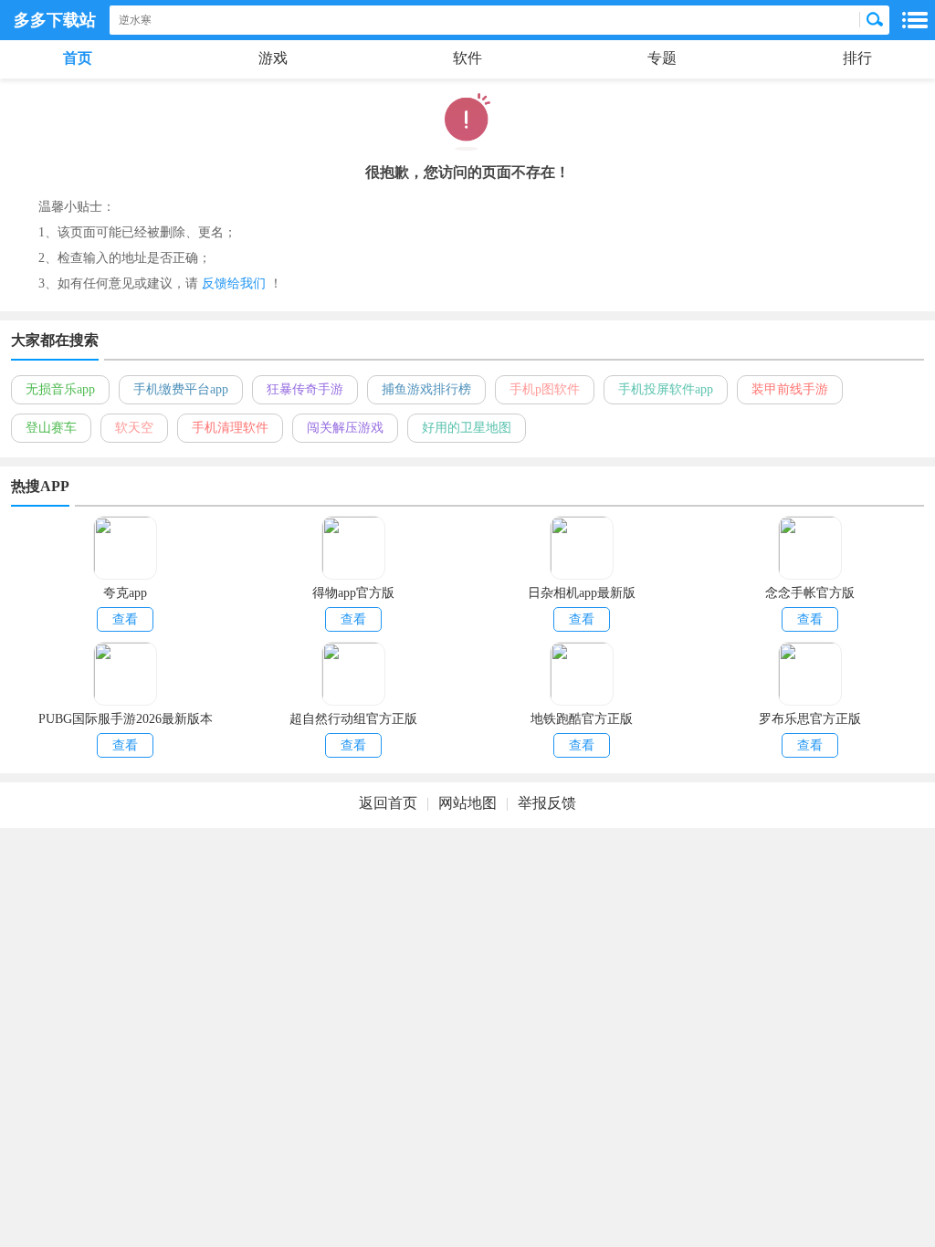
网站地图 (467, 803)
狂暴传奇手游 (305, 389)
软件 (467, 58)
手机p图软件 (545, 389)
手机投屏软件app (665, 389)
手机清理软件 (230, 428)
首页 (77, 58)
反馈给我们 (234, 283)
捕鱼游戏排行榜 (426, 389)
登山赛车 (51, 428)
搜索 (874, 20)
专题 (662, 58)
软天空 (134, 428)
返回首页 (388, 803)
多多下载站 (55, 20)
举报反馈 (547, 803)
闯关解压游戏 (345, 428)
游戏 (273, 58)
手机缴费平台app (180, 389)
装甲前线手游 (789, 389)
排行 (857, 58)
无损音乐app (60, 389)
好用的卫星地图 (466, 428)
